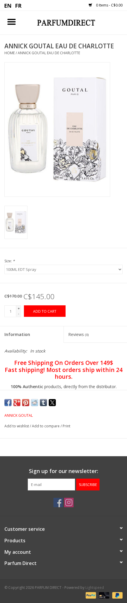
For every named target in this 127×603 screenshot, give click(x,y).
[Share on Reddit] (34, 402)
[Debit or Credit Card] (103, 594)
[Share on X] (52, 402)
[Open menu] (11, 21)
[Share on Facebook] (8, 402)
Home (9, 52)
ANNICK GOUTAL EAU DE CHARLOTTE (49, 52)
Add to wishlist (17, 426)
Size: (9, 260)
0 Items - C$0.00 (109, 5)
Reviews (78, 334)
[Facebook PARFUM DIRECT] (58, 502)
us (8, 5)
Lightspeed (94, 587)
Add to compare (46, 426)
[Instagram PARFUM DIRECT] (69, 502)
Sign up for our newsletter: (63, 471)
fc (18, 5)
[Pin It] (25, 402)
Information (17, 334)
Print (66, 426)
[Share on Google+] (16, 402)
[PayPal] (90, 594)
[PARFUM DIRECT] (75, 22)
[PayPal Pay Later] (116, 594)
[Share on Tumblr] (43, 402)
